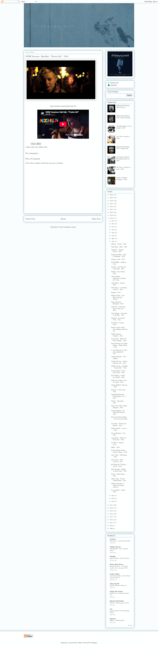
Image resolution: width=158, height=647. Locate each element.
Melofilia (112, 556)
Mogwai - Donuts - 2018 (118, 244)
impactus (113, 618)
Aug (113, 232)
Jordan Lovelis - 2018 (118, 259)
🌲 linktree (112, 85)
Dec (113, 221)
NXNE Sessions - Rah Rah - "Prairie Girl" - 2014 (119, 367)
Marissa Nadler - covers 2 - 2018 (119, 429)
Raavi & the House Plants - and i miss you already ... (119, 419)
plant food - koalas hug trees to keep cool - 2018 (118, 308)
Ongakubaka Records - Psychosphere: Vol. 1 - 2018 (119, 396)
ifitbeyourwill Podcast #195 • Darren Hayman (123, 117)
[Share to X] (36, 144)
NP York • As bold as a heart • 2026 (123, 168)
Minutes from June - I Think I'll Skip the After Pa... (118, 485)
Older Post (96, 218)
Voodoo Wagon (115, 574)
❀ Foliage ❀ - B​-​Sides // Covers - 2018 (119, 465)
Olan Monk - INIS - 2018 (119, 247)
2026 (111, 195)
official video (43, 147)
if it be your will (40, 8)
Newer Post (30, 218)
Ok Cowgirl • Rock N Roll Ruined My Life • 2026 (123, 159)
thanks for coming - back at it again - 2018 (118, 381)
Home (63, 218)
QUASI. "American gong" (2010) (119, 603)
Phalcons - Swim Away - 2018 (118, 391)
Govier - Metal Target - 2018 (118, 475)
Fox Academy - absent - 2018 (118, 491)
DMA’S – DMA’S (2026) (117, 620)
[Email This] (32, 144)
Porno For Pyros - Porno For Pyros (119, 558)
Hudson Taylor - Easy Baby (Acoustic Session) (118, 297)
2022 (111, 206)
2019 (111, 215)
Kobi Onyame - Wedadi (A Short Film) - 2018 (119, 470)
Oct (113, 227)
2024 (111, 201)
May (113, 238)
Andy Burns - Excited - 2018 (118, 284)
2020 (111, 212)
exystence (113, 539)
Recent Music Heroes (116, 564)
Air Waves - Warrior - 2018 (118, 443)
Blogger (94, 642)
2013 (111, 517)
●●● (111, 609)
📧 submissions (113, 82)
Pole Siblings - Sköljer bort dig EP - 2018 (118, 376)
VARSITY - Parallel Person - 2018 (117, 251)
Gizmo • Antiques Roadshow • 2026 (121, 178)
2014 (111, 514)
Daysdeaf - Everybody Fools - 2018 (118, 319)
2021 (111, 209)
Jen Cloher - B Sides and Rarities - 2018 (118, 424)
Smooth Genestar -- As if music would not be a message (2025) (119, 567)
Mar (113, 495)
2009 (111, 528)
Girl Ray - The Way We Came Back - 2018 (118, 268)
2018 (111, 218)
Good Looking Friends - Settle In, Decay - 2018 (119, 451)
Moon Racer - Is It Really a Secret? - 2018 (119, 288)
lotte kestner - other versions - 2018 (117, 461)
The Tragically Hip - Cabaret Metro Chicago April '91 (120, 577)
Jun (113, 235)
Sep (113, 230)
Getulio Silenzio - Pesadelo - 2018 (117, 335)
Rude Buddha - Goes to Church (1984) (119, 549)
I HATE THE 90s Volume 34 (118, 585)
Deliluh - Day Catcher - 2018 (118, 272)
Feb (113, 498)
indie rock (34, 147)
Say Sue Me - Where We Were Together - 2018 (118, 340)
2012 (111, 520)
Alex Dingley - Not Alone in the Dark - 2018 (119, 314)
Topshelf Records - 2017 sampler (118, 357)
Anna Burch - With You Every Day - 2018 (118, 439)
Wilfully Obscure (115, 547)
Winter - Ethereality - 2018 (117, 402)
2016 (111, 508)
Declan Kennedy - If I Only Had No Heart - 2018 (118, 412)
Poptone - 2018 (116, 292)
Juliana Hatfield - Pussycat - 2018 (119, 386)
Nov (113, 224)
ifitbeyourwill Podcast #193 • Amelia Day (123, 148)
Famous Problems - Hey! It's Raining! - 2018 (119, 255)
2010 (111, 526)
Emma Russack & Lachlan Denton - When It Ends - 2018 (119, 345)
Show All (130, 625)
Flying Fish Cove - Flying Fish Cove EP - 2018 (119, 362)
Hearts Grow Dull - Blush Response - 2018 (119, 407)
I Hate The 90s (114, 583)
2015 (111, 511)
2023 (111, 204)
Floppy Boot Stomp (116, 591)
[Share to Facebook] (38, 144)
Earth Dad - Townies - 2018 (118, 324)
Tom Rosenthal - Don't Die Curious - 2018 (118, 372)
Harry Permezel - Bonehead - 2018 (117, 303)
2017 (111, 505)
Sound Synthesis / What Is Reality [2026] (120, 611)
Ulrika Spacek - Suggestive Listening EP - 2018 (118, 278)
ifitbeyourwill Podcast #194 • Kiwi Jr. (123, 106)
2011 (111, 523)
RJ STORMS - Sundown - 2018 (119, 263)
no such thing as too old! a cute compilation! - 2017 (119, 352)
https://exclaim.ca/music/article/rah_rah (63, 106)
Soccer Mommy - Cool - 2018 (118, 434)
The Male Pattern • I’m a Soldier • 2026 (124, 127)
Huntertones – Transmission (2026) (120, 541)
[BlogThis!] (34, 144)
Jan (113, 501)
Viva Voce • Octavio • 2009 (123, 137)
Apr (113, 241)
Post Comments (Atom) (68, 227)
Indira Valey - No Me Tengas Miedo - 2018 (118, 480)
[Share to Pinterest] (40, 144)
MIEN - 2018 (115, 447)
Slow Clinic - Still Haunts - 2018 (119, 456)
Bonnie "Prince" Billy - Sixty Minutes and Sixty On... (119, 329)
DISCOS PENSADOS (117, 601)
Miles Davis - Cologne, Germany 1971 (119, 594)
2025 (111, 198)
